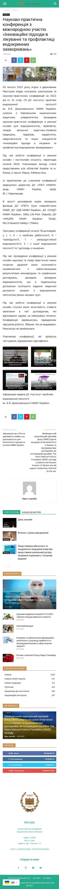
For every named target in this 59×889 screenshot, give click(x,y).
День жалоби (25, 519)
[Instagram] (26, 868)
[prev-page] (4, 565)
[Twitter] (20, 60)
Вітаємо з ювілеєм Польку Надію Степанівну (36, 655)
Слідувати (49, 759)
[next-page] (9, 565)
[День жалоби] (9, 523)
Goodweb (47, 878)
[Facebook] (14, 60)
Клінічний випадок (24, 626)
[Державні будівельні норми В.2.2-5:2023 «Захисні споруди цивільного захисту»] (8, 617)
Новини (15, 10)
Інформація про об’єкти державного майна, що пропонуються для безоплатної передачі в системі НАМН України (14, 439)
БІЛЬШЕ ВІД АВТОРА (31, 512)
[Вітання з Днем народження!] (9, 536)
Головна (6, 10)
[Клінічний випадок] (8, 629)
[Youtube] (40, 868)
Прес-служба (29, 498)
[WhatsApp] (33, 60)
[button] (4, 3)
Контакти (36, 878)
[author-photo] (29, 495)
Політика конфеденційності (19, 878)
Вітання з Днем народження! (33, 532)
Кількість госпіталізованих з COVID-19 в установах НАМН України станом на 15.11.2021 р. (27, 600)
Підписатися (48, 771)
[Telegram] (33, 868)
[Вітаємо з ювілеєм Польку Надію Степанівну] (8, 658)
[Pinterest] (27, 60)
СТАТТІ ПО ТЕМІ (11, 512)
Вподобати (49, 753)
